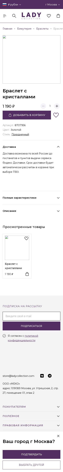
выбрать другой (31, 465)
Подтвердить (31, 454)
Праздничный (20, 134)
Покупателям (14, 406)
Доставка (9, 146)
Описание (9, 211)
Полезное (11, 416)
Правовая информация (23, 425)
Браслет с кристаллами (13, 266)
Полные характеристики (19, 197)
